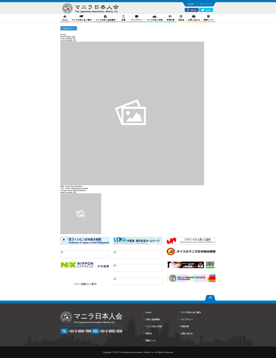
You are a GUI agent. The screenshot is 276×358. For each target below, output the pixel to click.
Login (190, 4)
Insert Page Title (67, 36)
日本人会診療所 (153, 319)
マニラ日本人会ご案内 (82, 20)
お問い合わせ (194, 20)
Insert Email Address (76, 190)
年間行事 (170, 20)
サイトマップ (206, 4)
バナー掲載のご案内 (85, 284)
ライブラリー (137, 20)
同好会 (181, 20)
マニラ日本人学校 (155, 20)
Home (65, 20)
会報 (123, 20)
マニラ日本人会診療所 (105, 20)
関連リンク (209, 20)
